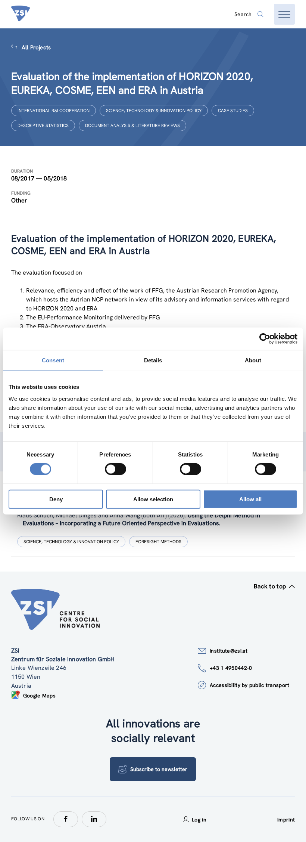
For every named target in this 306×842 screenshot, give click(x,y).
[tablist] (153, 529)
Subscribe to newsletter (158, 769)
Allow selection (153, 499)
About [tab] (253, 360)
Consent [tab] (53, 360)
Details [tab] (153, 360)
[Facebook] (65, 819)
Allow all (250, 499)
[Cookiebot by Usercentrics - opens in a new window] (264, 338)
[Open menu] (284, 14)
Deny (56, 499)
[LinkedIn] (94, 819)
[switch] (115, 469)
